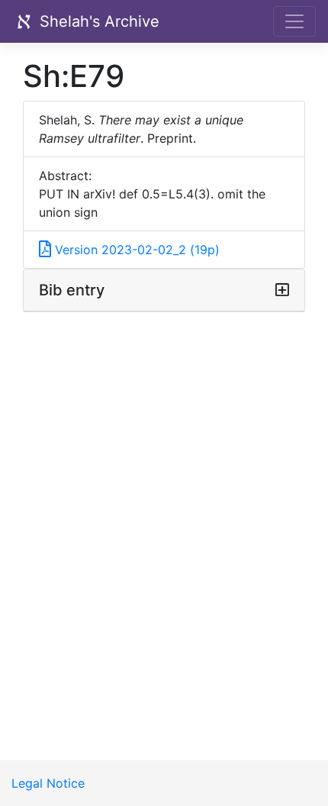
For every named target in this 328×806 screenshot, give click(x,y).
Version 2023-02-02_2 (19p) (135, 249)
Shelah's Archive (97, 21)
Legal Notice (48, 783)
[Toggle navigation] (294, 21)
